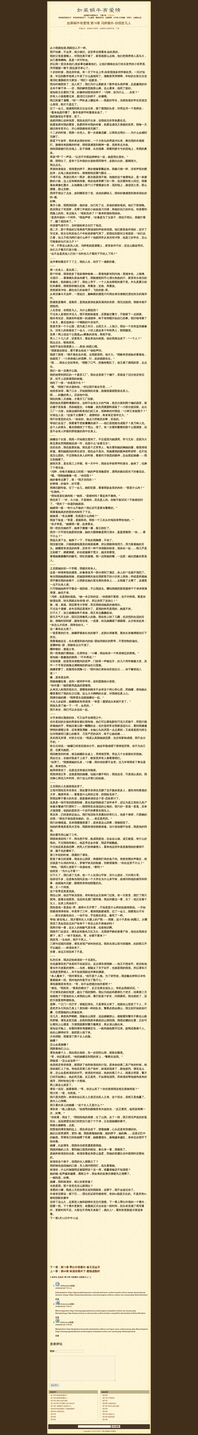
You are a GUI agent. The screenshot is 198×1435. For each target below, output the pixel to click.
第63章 (105, 1411)
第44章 (105, 1419)
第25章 (105, 1395)
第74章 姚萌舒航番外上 (59, 1398)
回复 (57, 1299)
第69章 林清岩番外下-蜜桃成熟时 (80, 1271)
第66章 (53, 1417)
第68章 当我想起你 (57, 1411)
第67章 (53, 1414)
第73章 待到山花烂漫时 (59, 1401)
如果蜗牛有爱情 (92, 28)
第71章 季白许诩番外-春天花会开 (80, 1267)
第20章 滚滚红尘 (108, 1414)
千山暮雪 (91, 18)
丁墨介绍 (103, 15)
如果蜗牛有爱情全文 (91, 15)
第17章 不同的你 (108, 1398)
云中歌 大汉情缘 (119, 18)
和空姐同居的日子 (79, 18)
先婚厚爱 (108, 18)
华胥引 (129, 18)
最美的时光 (100, 18)
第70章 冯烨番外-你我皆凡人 (61, 1406)
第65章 (53, 1419)
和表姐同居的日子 (64, 18)
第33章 (105, 1409)
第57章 (105, 1401)
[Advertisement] (99, 37)
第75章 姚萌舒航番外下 (59, 1395)
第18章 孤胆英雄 (108, 1417)
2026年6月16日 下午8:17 (63, 1306)
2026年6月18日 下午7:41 (63, 1288)
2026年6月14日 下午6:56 (63, 1325)
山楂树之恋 (137, 18)
